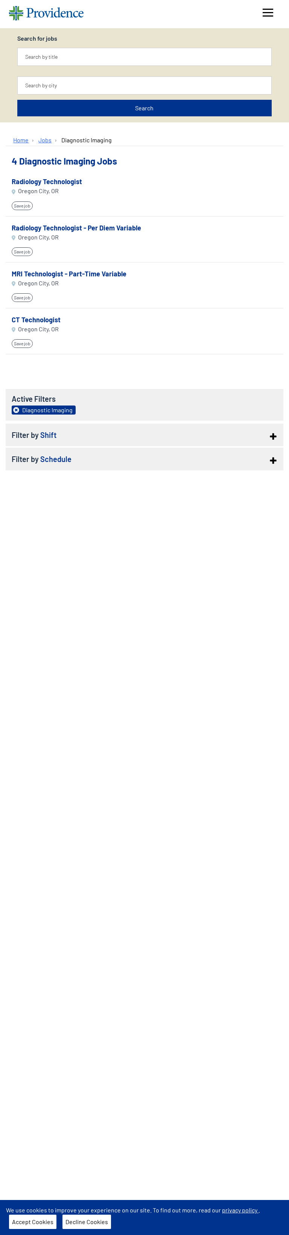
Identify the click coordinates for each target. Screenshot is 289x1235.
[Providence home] (46, 14)
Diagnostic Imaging (86, 139)
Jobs (45, 139)
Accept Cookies (32, 1221)
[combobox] (144, 57)
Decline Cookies (86, 1221)
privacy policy (240, 1210)
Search (144, 107)
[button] (144, 435)
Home (21, 139)
